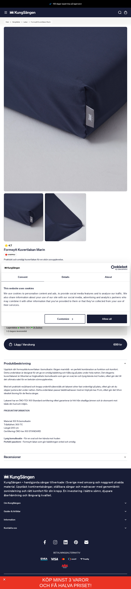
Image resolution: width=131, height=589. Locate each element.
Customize (63, 318)
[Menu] (6, 12)
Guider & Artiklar (12, 511)
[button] (4, 579)
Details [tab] (65, 277)
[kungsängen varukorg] (125, 12)
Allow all (107, 318)
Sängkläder (16, 22)
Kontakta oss (10, 527)
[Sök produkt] (119, 12)
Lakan (25, 22)
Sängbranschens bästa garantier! (67, 3)
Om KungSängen (12, 503)
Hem (7, 22)
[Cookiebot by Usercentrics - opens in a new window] (113, 267)
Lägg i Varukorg (68, 344)
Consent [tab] (22, 277)
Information (9, 519)
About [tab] (108, 277)
